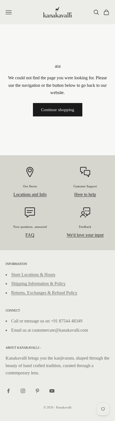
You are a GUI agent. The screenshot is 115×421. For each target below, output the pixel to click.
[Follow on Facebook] (8, 391)
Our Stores (30, 186)
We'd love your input (85, 235)
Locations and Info (30, 194)
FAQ (29, 235)
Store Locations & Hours (33, 274)
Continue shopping (57, 109)
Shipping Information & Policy (38, 283)
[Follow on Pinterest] (37, 391)
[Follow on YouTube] (52, 391)
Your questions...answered (30, 226)
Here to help (85, 194)
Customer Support (85, 186)
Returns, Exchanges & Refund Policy (44, 292)
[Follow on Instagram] (23, 391)
